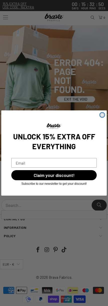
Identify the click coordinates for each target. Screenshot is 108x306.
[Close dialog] (102, 114)
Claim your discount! (54, 175)
